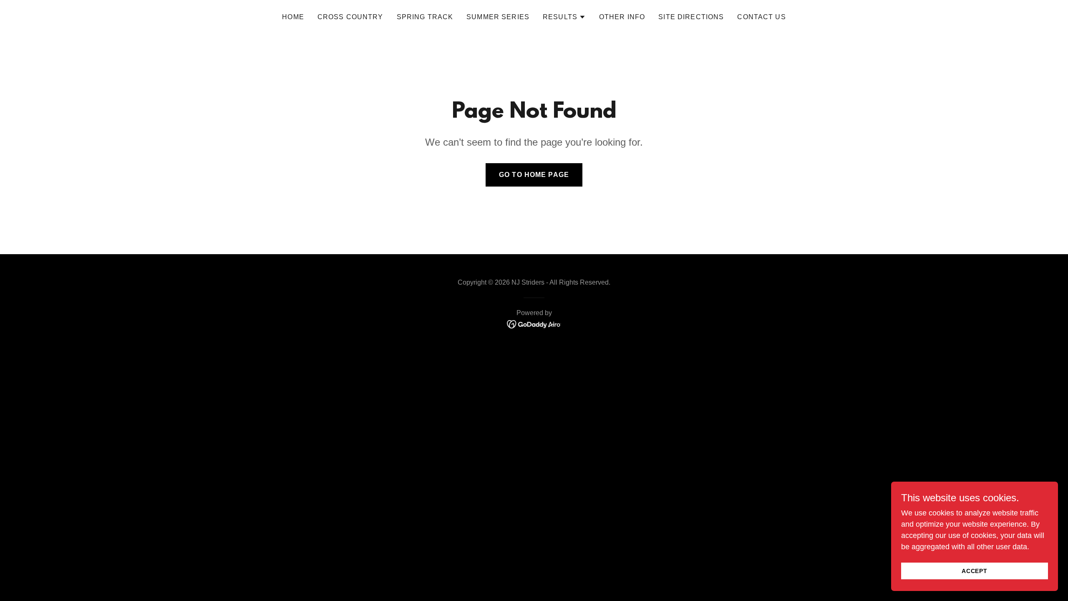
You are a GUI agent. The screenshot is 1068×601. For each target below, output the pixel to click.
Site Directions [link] (691, 16)
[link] (534, 324)
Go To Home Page (534, 174)
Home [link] (293, 16)
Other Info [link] (622, 16)
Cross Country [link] (350, 16)
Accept (975, 571)
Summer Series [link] (497, 16)
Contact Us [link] (761, 16)
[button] (564, 17)
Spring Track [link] (425, 16)
